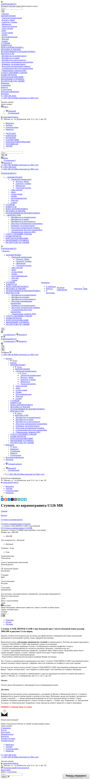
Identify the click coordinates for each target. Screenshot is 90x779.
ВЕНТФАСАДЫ (21, 415)
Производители (7, 734)
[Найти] (3, 11)
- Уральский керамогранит (30, 375)
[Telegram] (25, 499)
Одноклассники (12, 127)
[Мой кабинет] (2, 332)
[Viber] (15, 499)
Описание (10, 620)
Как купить (5, 732)
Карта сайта (5, 770)
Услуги (4, 730)
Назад (15, 361)
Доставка (9, 624)
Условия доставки (8, 738)
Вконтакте (10, 123)
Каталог (13, 363)
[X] (12, 499)
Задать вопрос (6, 726)
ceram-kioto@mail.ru (10, 117)
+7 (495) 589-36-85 (9, 96)
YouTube (9, 125)
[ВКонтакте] (2, 499)
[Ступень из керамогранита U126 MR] (16, 528)
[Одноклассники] (5, 499)
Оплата (8, 622)
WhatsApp (10, 129)
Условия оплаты (7, 741)
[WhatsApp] (18, 499)
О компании (6, 728)
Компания (14, 449)
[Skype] (22, 499)
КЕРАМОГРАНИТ (22, 369)
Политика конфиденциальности (16, 768)
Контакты (5, 736)
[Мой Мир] (9, 499)
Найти (4, 777)
